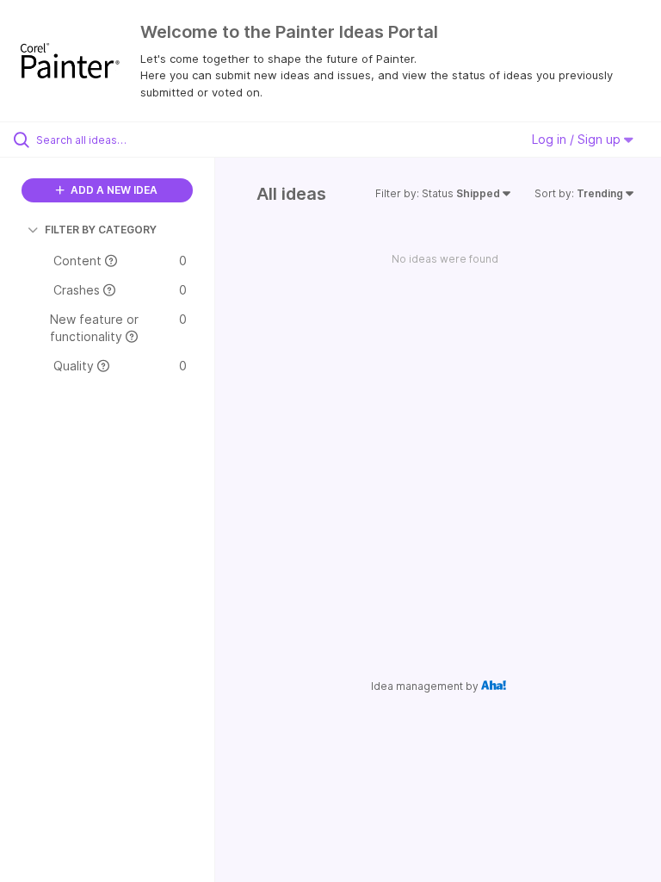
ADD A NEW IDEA (113, 189)
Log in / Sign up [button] (578, 139)
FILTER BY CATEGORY (101, 229)
